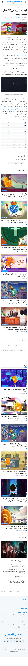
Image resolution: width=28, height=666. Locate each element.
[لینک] (18, 350)
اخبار (19, 7)
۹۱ (17, 393)
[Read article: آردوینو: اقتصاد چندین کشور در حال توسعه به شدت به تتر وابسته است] (14, 236)
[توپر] (4, 350)
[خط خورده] (9, 350)
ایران (16, 163)
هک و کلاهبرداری (22, 627)
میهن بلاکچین (24, 7)
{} (20, 350)
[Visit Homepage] (14, 1)
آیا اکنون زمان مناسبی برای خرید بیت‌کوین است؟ (15, 390)
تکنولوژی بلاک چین (22, 624)
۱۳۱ (16, 475)
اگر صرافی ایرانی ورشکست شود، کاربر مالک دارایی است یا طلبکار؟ (15, 472)
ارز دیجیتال (21, 163)
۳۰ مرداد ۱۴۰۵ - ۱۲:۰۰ (22, 475)
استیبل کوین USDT (22, 56)
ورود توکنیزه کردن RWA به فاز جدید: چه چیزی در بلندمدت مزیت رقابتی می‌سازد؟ (14, 418)
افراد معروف (4, 615)
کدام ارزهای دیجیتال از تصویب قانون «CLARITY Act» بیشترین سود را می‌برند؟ (15, 527)
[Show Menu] (25, 2)
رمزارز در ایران (14, 7)
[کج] (5, 350)
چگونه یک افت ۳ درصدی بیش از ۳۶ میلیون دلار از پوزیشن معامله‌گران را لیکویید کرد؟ (14, 195)
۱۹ (16, 251)
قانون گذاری (23, 615)
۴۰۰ (16, 530)
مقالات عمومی (4, 297)
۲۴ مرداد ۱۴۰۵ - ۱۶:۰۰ (22, 530)
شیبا (3, 624)
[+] (22, 350)
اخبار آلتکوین (4, 190)
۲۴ (17, 304)
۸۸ (16, 503)
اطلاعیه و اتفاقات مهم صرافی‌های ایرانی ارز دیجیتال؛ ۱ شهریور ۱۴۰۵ (15, 275)
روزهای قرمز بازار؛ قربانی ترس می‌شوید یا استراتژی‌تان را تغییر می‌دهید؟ (13, 561)
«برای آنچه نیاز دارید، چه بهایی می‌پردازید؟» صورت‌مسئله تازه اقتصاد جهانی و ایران (15, 581)
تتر (12, 163)
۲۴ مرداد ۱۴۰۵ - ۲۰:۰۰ (22, 503)
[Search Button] (3, 2)
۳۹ (16, 420)
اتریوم (14, 624)
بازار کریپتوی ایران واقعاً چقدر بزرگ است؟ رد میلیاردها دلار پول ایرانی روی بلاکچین (15, 328)
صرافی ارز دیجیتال (22, 618)
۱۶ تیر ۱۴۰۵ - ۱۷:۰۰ (22, 556)
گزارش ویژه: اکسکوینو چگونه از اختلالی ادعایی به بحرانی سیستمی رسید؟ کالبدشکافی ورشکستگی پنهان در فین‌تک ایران (13, 571)
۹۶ (16, 331)
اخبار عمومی (4, 217)
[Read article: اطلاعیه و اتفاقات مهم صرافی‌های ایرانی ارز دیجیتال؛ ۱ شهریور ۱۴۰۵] (14, 263)
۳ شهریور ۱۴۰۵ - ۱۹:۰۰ (22, 198)
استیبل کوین (18, 42)
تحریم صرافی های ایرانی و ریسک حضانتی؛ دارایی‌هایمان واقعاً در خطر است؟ (15, 565)
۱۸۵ (16, 278)
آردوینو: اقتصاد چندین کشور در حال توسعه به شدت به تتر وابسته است (14, 248)
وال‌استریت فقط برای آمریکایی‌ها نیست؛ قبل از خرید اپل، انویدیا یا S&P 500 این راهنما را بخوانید (14, 552)
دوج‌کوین (12, 618)
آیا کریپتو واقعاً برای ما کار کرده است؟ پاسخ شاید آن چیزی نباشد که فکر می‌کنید (15, 500)
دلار (9, 163)
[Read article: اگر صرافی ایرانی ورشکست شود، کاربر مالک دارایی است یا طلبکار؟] (14, 460)
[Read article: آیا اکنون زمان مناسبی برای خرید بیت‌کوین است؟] (14, 378)
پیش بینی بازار (5, 621)
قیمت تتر (24, 37)
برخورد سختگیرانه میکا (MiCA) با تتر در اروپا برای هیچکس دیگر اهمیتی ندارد (15, 302)
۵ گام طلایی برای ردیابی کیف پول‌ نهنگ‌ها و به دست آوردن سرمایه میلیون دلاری (13, 577)
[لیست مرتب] (11, 350)
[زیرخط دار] (7, 350)
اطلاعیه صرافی (4, 271)
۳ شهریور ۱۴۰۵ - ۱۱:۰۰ (22, 224)
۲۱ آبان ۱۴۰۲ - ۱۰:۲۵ (8, 18)
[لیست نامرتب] (13, 350)
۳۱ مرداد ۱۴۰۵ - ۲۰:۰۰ (22, 420)
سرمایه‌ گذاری (14, 615)
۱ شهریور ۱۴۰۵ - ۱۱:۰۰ (22, 393)
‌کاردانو (8, 624)
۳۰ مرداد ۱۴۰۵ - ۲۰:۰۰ (22, 331)
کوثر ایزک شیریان (19, 18)
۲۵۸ (16, 556)
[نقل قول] (15, 350)
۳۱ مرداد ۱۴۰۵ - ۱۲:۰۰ (22, 304)
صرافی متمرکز (4, 468)
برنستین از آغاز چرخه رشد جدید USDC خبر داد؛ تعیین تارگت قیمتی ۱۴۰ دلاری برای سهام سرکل (14, 222)
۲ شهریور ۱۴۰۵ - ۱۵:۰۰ (22, 251)
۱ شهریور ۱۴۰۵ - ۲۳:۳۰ (22, 278)
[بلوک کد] (17, 350)
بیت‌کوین (4, 618)
